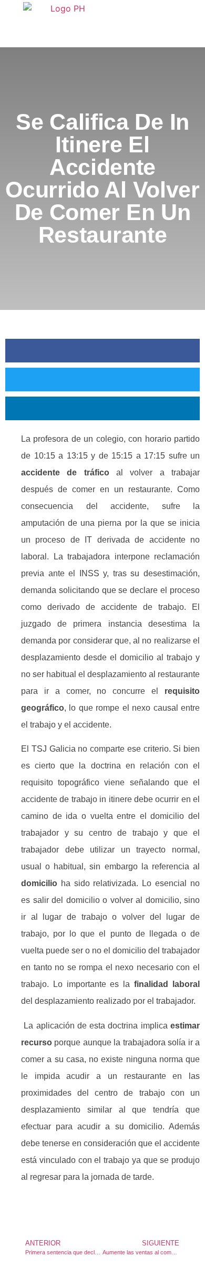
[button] (102, 350)
